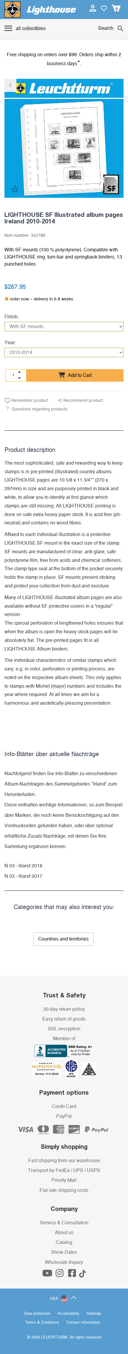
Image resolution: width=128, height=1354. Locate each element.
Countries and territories (63, 939)
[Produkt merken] (14, 189)
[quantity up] (19, 372)
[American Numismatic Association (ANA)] (48, 1068)
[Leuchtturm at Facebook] (72, 1274)
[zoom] (114, 189)
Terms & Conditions (42, 1323)
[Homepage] (40, 9)
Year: (10, 342)
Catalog (64, 1242)
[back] (10, 85)
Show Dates (64, 1252)
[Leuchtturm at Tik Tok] (82, 1274)
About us (64, 1232)
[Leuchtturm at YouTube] (48, 1274)
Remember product (29, 401)
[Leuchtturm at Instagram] (60, 1274)
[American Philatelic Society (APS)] (73, 1068)
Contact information (83, 1323)
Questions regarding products (40, 409)
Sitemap (94, 1314)
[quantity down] (19, 378)
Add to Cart (79, 375)
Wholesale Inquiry (64, 1262)
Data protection (37, 1314)
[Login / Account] (93, 8)
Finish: (11, 316)
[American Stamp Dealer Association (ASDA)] (89, 1068)
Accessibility (68, 1314)
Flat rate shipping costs (64, 1190)
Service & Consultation (64, 1222)
